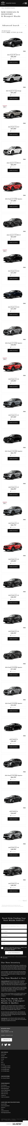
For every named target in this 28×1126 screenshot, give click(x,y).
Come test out (4, 1018)
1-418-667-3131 (9, 1035)
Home (2, 8)
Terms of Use (19, 1119)
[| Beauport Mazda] (9, 1045)
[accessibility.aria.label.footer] (17, 1124)
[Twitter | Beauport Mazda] (5, 1045)
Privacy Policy (5, 957)
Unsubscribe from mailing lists (10, 1120)
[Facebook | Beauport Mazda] (2, 1045)
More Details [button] (13, 62)
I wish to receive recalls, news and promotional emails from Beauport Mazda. (15, 948)
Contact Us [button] (6, 1039)
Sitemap (13, 1119)
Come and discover (5, 981)
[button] (8, 32)
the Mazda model (18, 994)
